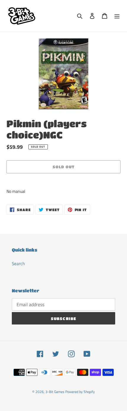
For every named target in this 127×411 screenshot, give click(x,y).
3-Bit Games (54, 391)
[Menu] (117, 15)
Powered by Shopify (80, 391)
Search (18, 263)
